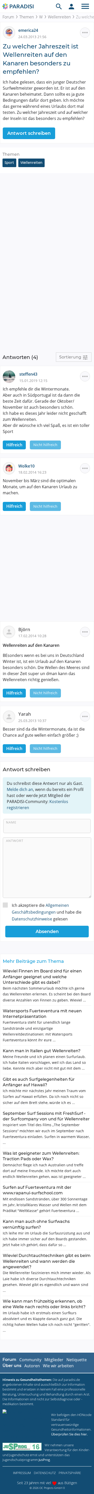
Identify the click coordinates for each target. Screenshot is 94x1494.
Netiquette (76, 1359)
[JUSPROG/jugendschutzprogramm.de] (22, 1447)
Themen (26, 17)
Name (11, 822)
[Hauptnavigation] (85, 6)
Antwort (14, 840)
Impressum (22, 1473)
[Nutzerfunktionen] (71, 6)
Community (30, 1359)
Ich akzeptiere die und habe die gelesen (46, 912)
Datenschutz (45, 1473)
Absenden (47, 931)
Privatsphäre (70, 1473)
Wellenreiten (59, 17)
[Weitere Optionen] (85, 32)
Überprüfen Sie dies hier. (69, 1434)
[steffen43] (11, 376)
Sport (9, 163)
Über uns (12, 1365)
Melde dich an (20, 789)
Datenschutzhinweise (32, 919)
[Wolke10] (10, 468)
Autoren (32, 1366)
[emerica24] (10, 32)
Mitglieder (53, 1359)
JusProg (44, 1459)
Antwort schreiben (29, 133)
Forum (8, 17)
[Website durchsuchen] (59, 6)
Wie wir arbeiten (58, 1366)
